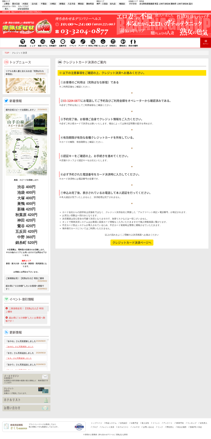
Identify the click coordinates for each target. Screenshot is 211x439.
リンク (160, 427)
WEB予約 (180, 423)
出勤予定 (134, 423)
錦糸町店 (90, 3)
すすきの (133, 3)
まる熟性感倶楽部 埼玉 (148, 3)
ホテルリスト (123, 427)
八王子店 (71, 3)
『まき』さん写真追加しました (26, 352)
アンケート (168, 423)
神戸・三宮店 (102, 3)
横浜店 (81, 3)
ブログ (95, 427)
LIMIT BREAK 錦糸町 (167, 3)
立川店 (34, 3)
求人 (6, 8)
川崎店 (53, 3)
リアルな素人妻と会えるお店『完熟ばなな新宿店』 (26, 72)
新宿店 (62, 3)
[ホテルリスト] (26, 400)
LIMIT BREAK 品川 (185, 3)
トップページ (96, 423)
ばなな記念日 (23, 8)
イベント (156, 423)
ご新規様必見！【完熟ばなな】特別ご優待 (26, 279)
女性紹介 (123, 423)
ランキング (191, 423)
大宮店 (25, 3)
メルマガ (135, 427)
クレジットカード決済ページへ (131, 242)
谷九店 (113, 3)
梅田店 (122, 3)
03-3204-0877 (71, 101)
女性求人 (203, 423)
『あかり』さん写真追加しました (26, 364)
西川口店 (16, 3)
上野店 (6, 3)
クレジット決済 (107, 427)
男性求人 (170, 427)
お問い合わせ (148, 427)
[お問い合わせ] (26, 408)
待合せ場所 (181, 427)
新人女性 (145, 423)
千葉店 (43, 3)
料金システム (111, 423)
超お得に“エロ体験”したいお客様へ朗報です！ (26, 287)
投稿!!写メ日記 (196, 427)
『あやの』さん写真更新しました (26, 341)
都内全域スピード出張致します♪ (26, 109)
